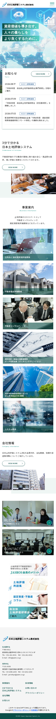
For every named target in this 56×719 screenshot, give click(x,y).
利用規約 (34, 710)
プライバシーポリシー (21, 710)
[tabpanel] (28, 46)
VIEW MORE (40, 74)
